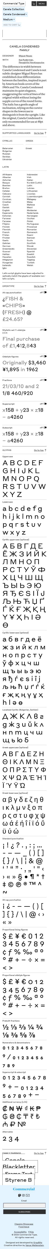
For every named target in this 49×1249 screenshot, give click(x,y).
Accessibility (20, 1232)
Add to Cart (10, 24)
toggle (27, 14)
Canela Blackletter (18, 1163)
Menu (42, 3)
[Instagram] (23, 1195)
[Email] (28, 1195)
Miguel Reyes (25, 55)
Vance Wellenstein (34, 1245)
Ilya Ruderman (26, 59)
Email (24, 1200)
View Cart (34, 3)
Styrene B (18, 1179)
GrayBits (37, 1242)
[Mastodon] (19, 1195)
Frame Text (18, 1173)
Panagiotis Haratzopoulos (31, 62)
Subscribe (24, 1212)
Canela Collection (13, 9)
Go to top (39, 133)
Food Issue (24, 1226)
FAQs (31, 1232)
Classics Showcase (24, 1224)
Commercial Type (13, 3)
